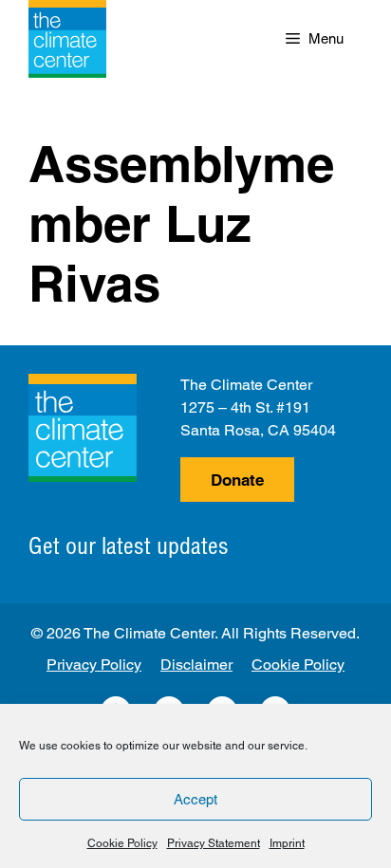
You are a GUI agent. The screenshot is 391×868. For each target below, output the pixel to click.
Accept (195, 799)
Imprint (287, 843)
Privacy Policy (94, 665)
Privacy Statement (213, 843)
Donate (237, 480)
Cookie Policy (122, 843)
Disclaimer (196, 665)
